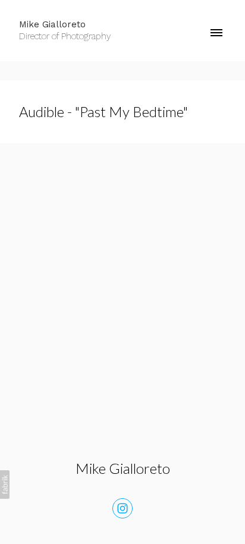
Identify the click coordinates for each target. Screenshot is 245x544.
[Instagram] (122, 508)
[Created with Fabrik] (5, 484)
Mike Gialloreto (123, 468)
